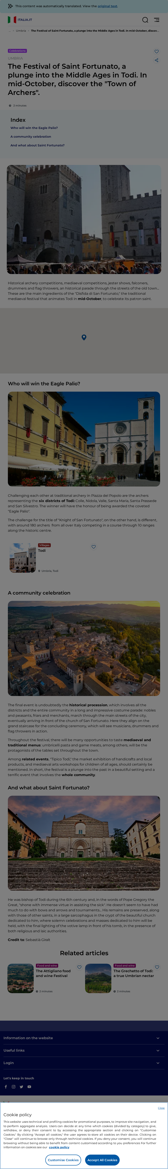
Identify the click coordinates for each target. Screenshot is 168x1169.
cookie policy (59, 1147)
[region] (84, 1135)
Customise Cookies (63, 1160)
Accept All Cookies (102, 1160)
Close (161, 1107)
